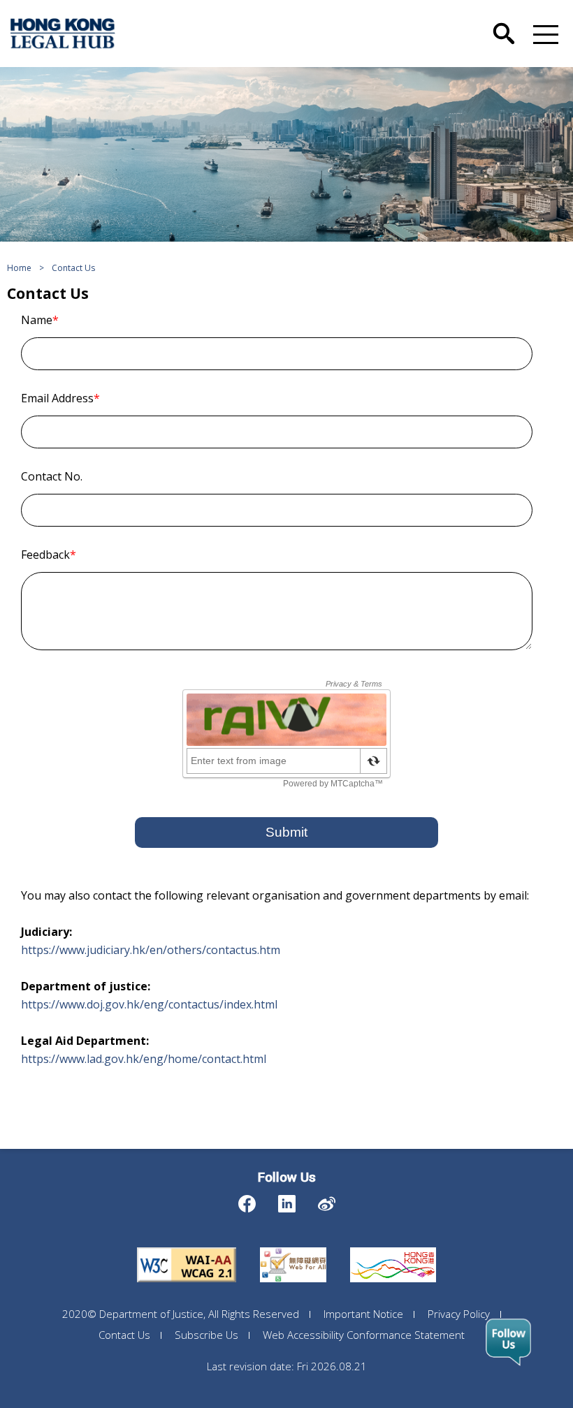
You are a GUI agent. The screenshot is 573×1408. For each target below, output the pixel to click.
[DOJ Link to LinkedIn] (287, 1200)
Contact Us (73, 268)
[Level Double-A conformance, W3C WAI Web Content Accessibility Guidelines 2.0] (186, 1247)
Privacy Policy (459, 1314)
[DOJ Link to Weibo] (326, 1200)
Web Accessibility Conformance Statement (364, 1335)
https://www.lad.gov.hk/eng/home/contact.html (143, 1058)
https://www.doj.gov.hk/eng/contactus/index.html (149, 1004)
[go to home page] (62, 33)
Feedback (48, 555)
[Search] (504, 23)
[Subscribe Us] (508, 1342)
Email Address (60, 398)
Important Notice (363, 1314)
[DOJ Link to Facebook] (247, 1200)
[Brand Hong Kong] (393, 1247)
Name (40, 320)
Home (19, 268)
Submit (286, 832)
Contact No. (51, 476)
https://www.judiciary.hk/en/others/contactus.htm (150, 950)
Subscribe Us (206, 1335)
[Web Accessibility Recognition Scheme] (293, 1247)
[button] (543, 33)
